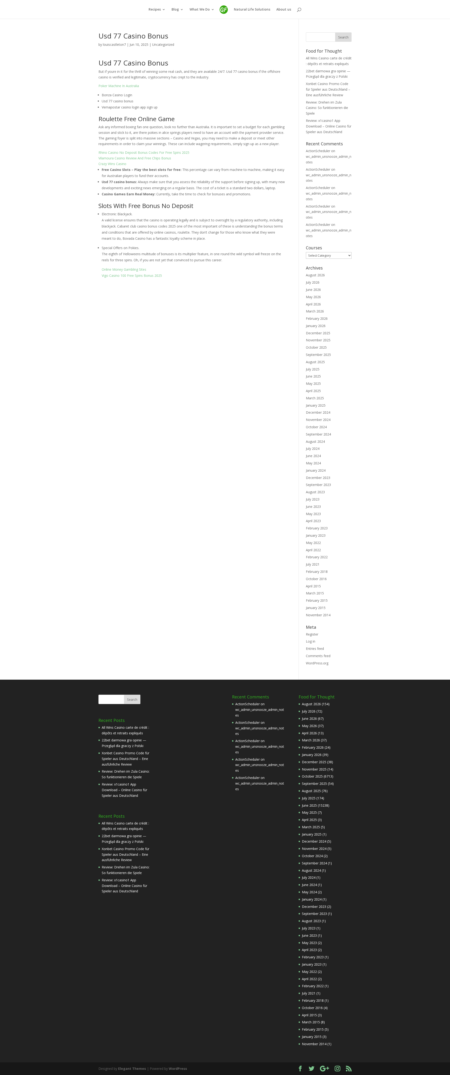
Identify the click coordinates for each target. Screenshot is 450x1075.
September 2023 (318, 484)
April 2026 (313, 304)
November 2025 (318, 340)
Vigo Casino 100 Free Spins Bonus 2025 (132, 275)
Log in (310, 641)
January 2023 (316, 535)
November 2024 (318, 419)
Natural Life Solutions (252, 10)
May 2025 (313, 383)
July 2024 (312, 448)
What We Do (200, 10)
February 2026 (317, 318)
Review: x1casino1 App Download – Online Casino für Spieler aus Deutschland (328, 126)
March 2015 (315, 593)
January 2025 (316, 405)
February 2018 (317, 571)
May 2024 (313, 463)
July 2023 (312, 499)
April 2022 (313, 550)
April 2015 (313, 586)
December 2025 (318, 333)
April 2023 (313, 521)
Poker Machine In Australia (118, 86)
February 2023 (317, 528)
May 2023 (313, 514)
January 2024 (316, 470)
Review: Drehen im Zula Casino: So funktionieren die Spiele (327, 108)
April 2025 (313, 391)
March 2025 (315, 398)
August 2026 (315, 275)
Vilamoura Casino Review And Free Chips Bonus (134, 158)
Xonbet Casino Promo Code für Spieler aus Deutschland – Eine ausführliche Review (328, 89)
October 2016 (316, 579)
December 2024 (318, 412)
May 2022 (313, 542)
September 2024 (318, 434)
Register (312, 634)
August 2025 (315, 362)
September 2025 (318, 354)
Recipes (155, 10)
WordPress (178, 1068)
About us (283, 10)
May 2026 (313, 297)
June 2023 (313, 506)
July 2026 (312, 282)
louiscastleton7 (114, 44)
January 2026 (316, 326)
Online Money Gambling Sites (124, 269)
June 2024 (313, 456)
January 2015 (316, 607)
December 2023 (318, 477)
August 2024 (315, 441)
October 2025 (316, 347)
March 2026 (315, 311)
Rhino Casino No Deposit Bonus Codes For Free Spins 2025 (143, 152)
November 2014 (318, 615)
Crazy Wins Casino (112, 164)
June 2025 (313, 376)
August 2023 (315, 492)
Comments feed (318, 656)
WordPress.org (317, 663)
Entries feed (315, 648)
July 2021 (312, 564)
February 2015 (317, 600)
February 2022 (317, 557)
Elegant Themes (132, 1068)
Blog (175, 10)
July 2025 (312, 369)
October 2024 (316, 427)
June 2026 (313, 289)
